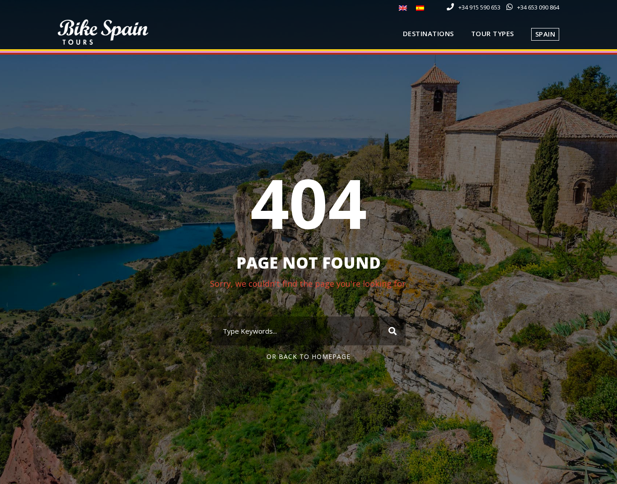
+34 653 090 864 (538, 7)
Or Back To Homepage (308, 356)
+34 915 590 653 (479, 7)
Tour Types (492, 33)
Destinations (428, 33)
